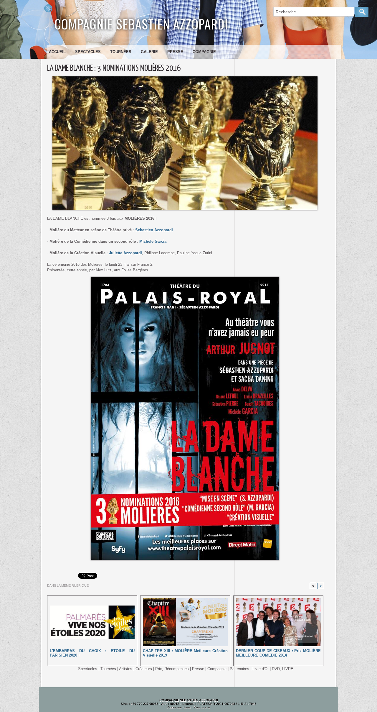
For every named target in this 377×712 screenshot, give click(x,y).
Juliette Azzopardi (125, 253)
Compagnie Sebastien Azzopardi (141, 23)
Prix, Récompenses (172, 669)
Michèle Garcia (152, 241)
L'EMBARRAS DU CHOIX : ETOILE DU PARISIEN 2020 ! (92, 653)
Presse (175, 52)
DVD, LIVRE (282, 669)
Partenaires (239, 669)
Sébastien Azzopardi (153, 230)
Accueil (57, 52)
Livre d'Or (260, 669)
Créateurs (143, 669)
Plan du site (202, 707)
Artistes (125, 669)
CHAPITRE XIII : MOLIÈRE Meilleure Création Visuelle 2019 (185, 653)
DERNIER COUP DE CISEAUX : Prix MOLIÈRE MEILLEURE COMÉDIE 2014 (278, 653)
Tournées (120, 52)
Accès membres (179, 707)
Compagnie (204, 52)
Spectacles (88, 52)
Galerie (149, 52)
